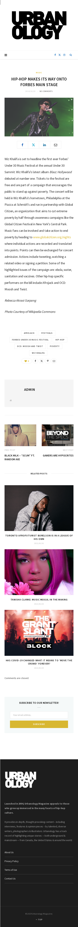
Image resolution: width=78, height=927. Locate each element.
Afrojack (29, 333)
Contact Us (10, 878)
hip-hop (60, 339)
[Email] (55, 145)
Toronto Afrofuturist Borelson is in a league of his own (39, 537)
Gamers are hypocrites (58, 455)
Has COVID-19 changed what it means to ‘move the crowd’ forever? (39, 662)
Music (39, 72)
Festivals (46, 333)
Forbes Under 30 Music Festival (30, 339)
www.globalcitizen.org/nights (52, 237)
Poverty (54, 346)
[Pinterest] (47, 361)
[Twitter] (33, 145)
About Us (9, 852)
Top (40, 919)
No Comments (46, 91)
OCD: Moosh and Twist (30, 346)
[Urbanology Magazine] (39, 25)
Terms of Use (11, 869)
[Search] (71, 55)
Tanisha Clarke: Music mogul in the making (39, 599)
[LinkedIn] (44, 145)
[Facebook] (22, 145)
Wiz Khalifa (38, 353)
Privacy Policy (12, 861)
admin (29, 389)
